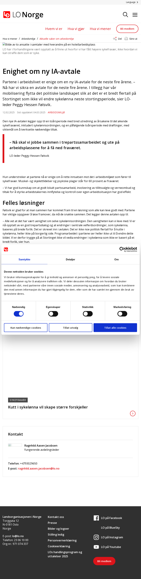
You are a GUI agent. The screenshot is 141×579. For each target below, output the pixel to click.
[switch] (53, 314)
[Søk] (125, 15)
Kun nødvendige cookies (25, 327)
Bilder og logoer (58, 529)
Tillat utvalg (70, 327)
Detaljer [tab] (70, 259)
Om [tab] (116, 259)
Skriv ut (133, 38)
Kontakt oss (56, 517)
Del (120, 38)
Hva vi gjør (76, 28)
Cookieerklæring (59, 546)
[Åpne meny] (135, 15)
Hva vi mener (100, 28)
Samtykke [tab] (24, 259)
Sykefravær (18, 400)
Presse (52, 523)
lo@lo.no (18, 536)
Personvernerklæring (62, 540)
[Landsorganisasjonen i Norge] (20, 15)
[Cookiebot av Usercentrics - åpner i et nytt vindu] (122, 249)
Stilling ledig (56, 534)
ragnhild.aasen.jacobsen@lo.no (38, 468)
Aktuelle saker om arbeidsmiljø (57, 38)
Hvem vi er (53, 28)
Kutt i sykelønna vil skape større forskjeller (48, 407)
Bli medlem (127, 28)
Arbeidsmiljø (28, 38)
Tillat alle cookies (115, 327)
